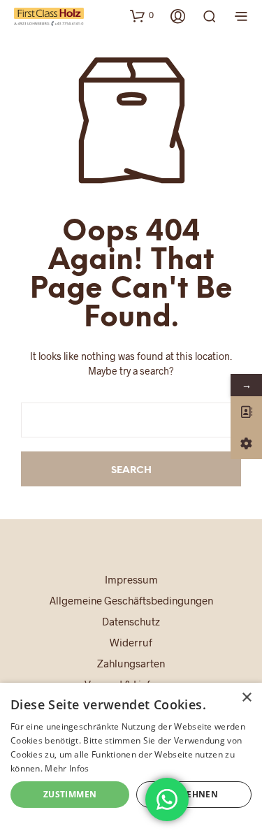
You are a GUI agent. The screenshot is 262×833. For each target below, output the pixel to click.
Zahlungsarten (131, 663)
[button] (142, 15)
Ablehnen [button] (194, 794)
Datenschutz (131, 621)
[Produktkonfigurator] (246, 443)
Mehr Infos (67, 768)
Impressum (131, 579)
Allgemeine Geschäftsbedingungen (131, 600)
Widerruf (131, 642)
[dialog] (131, 758)
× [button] (246, 698)
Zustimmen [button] (70, 794)
